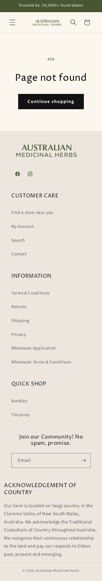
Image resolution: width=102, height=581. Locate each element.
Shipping (20, 320)
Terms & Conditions (30, 293)
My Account (22, 226)
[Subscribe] (83, 460)
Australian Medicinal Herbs (58, 570)
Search (18, 240)
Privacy (18, 334)
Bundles (19, 400)
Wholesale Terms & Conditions (41, 362)
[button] (12, 22)
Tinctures (20, 414)
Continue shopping (51, 101)
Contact (19, 253)
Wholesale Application (33, 348)
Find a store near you (32, 212)
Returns (19, 306)
